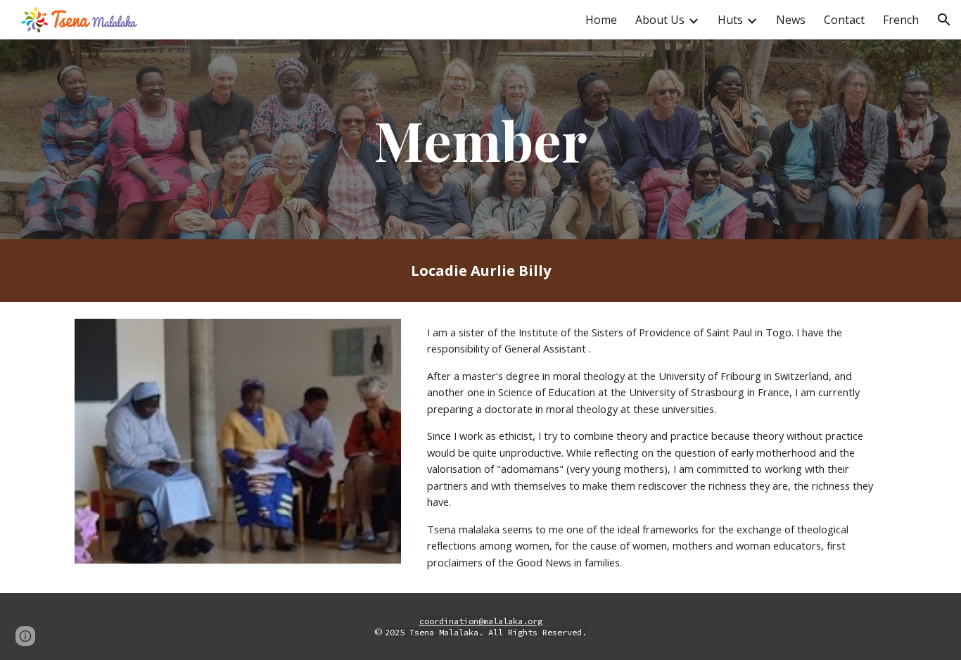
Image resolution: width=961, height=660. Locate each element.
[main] (480, 139)
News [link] (791, 19)
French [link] (901, 19)
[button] (944, 20)
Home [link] (601, 19)
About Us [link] (660, 19)
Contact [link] (844, 19)
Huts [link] (730, 19)
